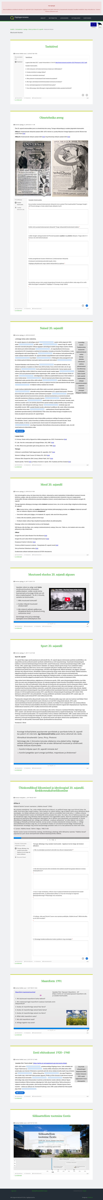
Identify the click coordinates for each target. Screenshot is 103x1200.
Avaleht (43, 18)
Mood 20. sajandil (51, 484)
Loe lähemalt (18, 100)
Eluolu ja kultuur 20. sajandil (36, 29)
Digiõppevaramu (21, 17)
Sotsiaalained (76, 18)
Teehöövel (51, 46)
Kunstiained (87, 18)
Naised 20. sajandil (51, 328)
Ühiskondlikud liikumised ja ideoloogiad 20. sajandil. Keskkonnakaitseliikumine (51, 789)
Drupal (84, 1191)
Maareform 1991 (51, 981)
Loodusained (64, 18)
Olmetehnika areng (51, 117)
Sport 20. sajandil (51, 646)
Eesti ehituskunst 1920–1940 (51, 1052)
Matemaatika (53, 18)
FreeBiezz (90, 1197)
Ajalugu (25, 29)
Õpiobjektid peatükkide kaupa (39, 1191)
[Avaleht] (12, 17)
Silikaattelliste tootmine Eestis (51, 1116)
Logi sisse (13, 1191)
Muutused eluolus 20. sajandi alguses (51, 574)
